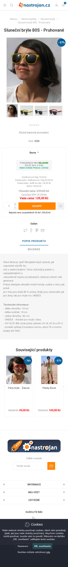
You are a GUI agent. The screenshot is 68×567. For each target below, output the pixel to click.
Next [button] (63, 386)
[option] (12, 110)
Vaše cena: (27, 198)
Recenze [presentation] (34, 249)
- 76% (28, 360)
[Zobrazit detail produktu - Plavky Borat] (49, 370)
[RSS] (34, 518)
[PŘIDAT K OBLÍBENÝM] (60, 206)
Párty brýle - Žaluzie (19, 388)
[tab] (34, 241)
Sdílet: (34, 223)
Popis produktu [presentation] (34, 241)
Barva (33, 152)
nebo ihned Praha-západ (34, 168)
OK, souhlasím (42, 546)
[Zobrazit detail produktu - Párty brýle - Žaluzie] (19, 370)
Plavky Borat (49, 388)
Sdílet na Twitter (25, 230)
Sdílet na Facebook (31, 230)
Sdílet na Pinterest (37, 230)
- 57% (61, 42)
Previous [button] (4, 386)
